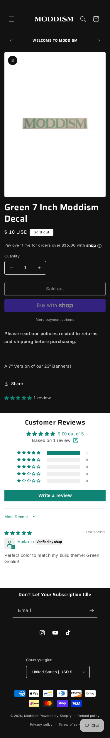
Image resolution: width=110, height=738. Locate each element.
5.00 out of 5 (71, 433)
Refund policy (88, 715)
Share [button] (17, 383)
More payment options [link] (55, 320)
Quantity (12, 256)
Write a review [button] (55, 495)
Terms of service (72, 724)
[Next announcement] (99, 40)
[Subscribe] (91, 610)
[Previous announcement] (10, 40)
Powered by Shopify (56, 715)
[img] (18, 532)
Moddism (31, 715)
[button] (11, 19)
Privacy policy (41, 724)
